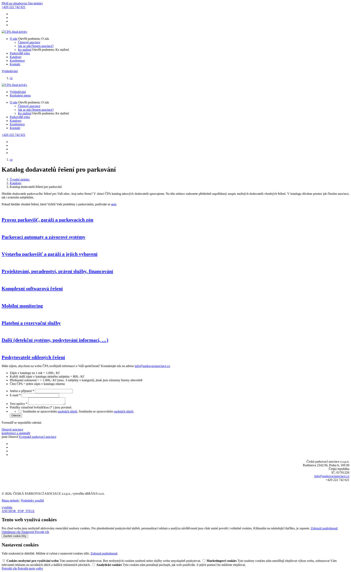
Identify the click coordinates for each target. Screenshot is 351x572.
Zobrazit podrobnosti (324, 528)
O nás (13, 38)
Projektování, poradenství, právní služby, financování (57, 271)
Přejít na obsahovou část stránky (22, 3)
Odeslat (16, 415)
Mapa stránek (10, 500)
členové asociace (12, 429)
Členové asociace (29, 42)
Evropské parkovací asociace (37, 436)
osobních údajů (67, 411)
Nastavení (28, 532)
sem (113, 204)
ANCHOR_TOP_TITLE (18, 511)
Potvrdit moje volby (30, 568)
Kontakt (15, 64)
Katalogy (16, 57)
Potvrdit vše (10, 568)
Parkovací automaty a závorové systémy (43, 237)
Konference (17, 60)
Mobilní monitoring (22, 305)
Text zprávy (18, 403)
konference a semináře (16, 433)
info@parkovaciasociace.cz (152, 366)
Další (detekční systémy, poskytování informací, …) (55, 340)
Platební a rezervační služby (31, 323)
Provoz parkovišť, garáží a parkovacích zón (47, 219)
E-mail (15, 395)
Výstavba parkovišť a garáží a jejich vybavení (50, 254)
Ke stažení (24, 49)
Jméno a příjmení (22, 391)
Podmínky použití (32, 500)
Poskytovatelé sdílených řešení (33, 357)
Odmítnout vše (11, 532)
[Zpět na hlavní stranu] (14, 31)
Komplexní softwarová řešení (32, 288)
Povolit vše (42, 532)
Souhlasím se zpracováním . (106, 411)
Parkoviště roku (20, 53)
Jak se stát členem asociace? (36, 46)
